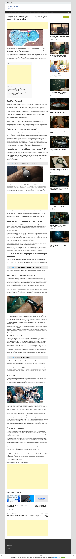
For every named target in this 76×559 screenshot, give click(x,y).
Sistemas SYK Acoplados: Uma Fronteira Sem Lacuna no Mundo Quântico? (58, 93)
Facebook (45, 12)
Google (51, 12)
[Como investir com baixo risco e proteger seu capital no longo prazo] (59, 72)
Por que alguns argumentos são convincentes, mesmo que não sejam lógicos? (58, 131)
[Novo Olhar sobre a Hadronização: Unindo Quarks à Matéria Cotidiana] (59, 186)
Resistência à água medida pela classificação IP (16, 90)
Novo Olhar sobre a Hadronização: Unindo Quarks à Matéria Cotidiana (59, 189)
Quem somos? (9, 545)
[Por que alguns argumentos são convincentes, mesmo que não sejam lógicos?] (59, 128)
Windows (10, 12)
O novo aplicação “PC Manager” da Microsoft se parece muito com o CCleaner (12, 505)
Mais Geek (13, 6)
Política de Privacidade (11, 542)
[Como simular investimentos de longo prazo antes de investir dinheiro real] (59, 53)
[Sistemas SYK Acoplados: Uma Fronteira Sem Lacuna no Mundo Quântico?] (59, 91)
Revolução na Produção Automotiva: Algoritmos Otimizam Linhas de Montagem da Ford (59, 151)
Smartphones (12, 95)
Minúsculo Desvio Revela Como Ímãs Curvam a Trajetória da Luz (58, 226)
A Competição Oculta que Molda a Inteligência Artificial (57, 207)
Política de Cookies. (57, 557)
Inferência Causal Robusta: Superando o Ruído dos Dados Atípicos (59, 170)
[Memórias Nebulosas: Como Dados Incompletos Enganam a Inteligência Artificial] (59, 242)
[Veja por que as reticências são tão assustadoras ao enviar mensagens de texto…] (41, 502)
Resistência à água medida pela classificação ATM (16, 89)
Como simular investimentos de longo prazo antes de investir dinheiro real (58, 56)
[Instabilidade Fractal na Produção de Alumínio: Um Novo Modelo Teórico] (59, 109)
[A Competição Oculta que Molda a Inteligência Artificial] (59, 205)
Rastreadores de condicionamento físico (16, 93)
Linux (15, 12)
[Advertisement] (27, 25)
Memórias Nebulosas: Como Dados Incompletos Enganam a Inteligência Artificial (58, 245)
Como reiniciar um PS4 (26, 504)
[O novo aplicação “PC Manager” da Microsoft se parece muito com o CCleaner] (13, 502)
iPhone (29, 12)
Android (24, 12)
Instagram (39, 12)
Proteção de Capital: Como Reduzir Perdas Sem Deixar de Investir (59, 37)
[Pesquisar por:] (59, 17)
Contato (8, 548)
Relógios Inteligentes (13, 94)
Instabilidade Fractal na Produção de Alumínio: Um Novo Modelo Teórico (58, 112)
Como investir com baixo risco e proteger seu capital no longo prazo (59, 74)
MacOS (19, 12)
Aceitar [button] (63, 557)
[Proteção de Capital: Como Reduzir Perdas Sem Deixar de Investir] (59, 35)
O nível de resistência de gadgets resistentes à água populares (19, 92)
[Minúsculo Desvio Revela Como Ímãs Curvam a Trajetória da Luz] (59, 224)
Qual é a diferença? (11, 86)
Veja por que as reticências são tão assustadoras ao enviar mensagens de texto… (41, 505)
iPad (34, 12)
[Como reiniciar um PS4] (27, 502)
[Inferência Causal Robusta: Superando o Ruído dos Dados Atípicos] (59, 168)
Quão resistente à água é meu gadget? (15, 88)
